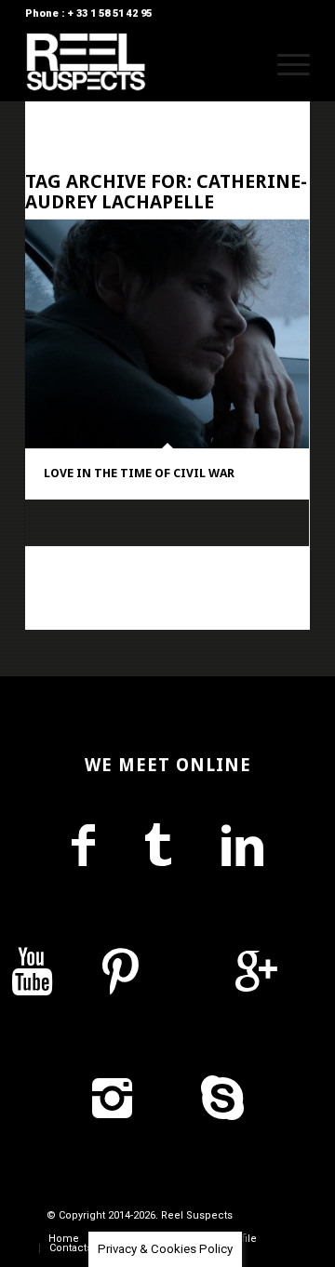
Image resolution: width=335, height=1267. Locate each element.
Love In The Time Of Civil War (139, 473)
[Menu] (284, 64)
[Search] (240, 64)
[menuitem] (240, 64)
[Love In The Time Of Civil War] (167, 334)
